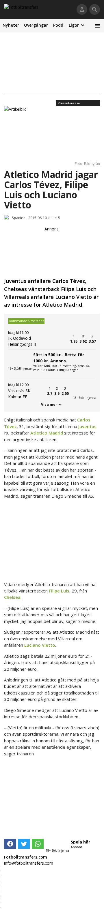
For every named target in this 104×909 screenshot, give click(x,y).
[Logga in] (82, 9)
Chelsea (12, 597)
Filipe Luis (59, 591)
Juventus (87, 426)
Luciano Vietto (39, 645)
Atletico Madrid (46, 433)
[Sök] (94, 9)
